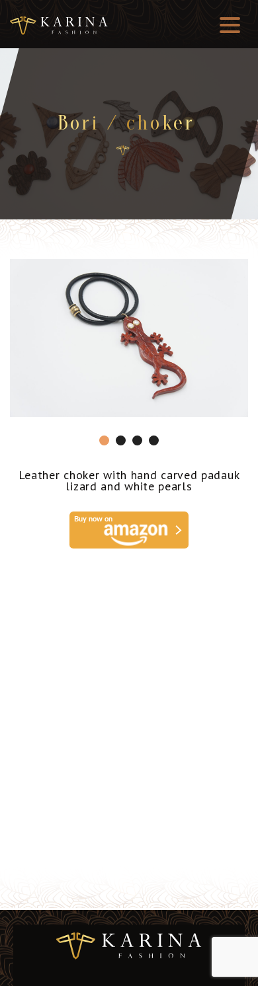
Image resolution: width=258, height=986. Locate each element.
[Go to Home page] (123, 150)
